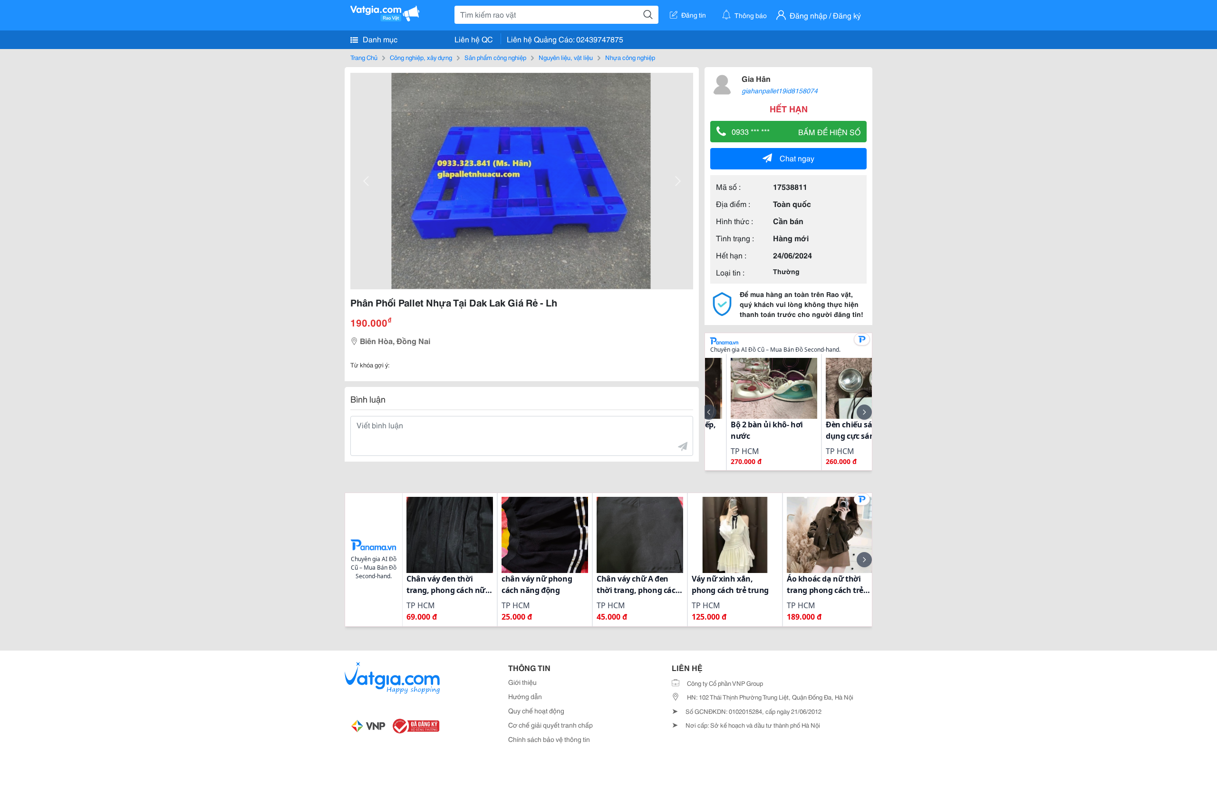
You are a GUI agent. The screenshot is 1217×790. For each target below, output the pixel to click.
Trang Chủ (363, 57)
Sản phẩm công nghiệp (495, 57)
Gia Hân (756, 78)
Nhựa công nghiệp (630, 57)
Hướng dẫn (525, 696)
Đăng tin (693, 15)
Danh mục (379, 38)
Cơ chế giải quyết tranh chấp (550, 725)
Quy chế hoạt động (536, 710)
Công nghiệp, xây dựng (421, 57)
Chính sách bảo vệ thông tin (549, 739)
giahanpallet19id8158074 (780, 90)
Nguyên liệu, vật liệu (566, 57)
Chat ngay (797, 157)
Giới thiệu (522, 682)
